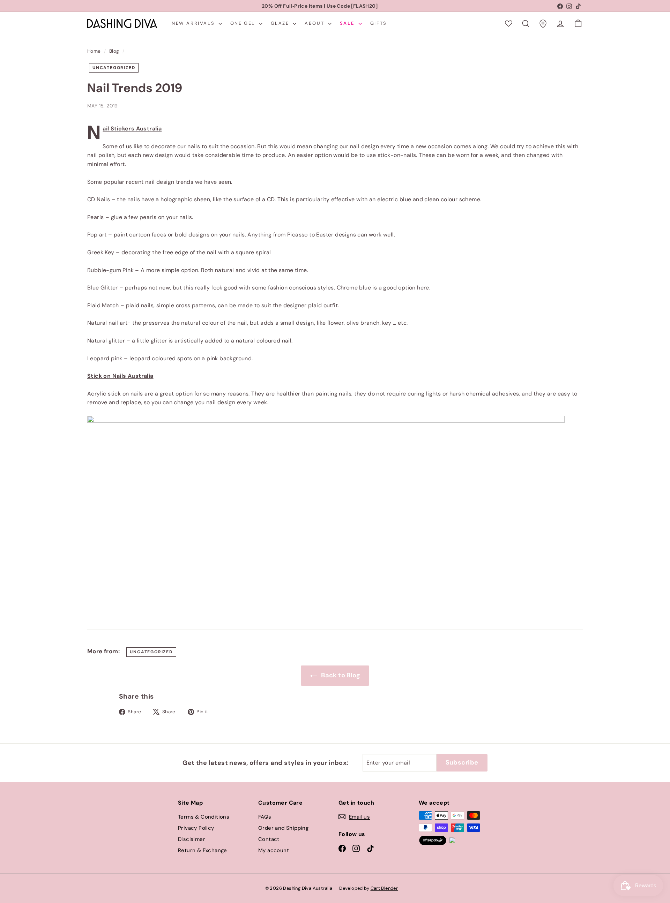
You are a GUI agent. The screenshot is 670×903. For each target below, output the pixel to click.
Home (94, 51)
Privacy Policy (196, 828)
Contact (269, 839)
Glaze (281, 23)
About (315, 23)
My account (273, 850)
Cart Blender (384, 888)
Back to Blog (340, 675)
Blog (114, 51)
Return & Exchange (202, 850)
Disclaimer (191, 839)
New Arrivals (194, 23)
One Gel (243, 23)
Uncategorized (113, 67)
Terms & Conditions (203, 816)
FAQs (264, 816)
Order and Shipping (283, 828)
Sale (348, 23)
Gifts (378, 23)
